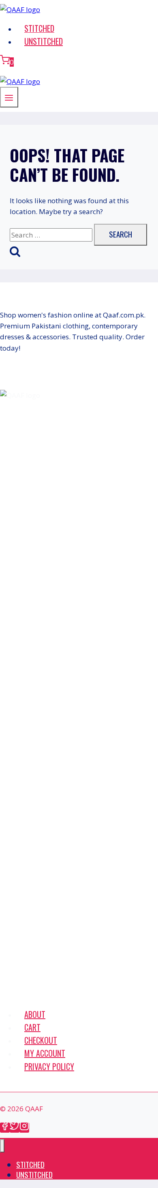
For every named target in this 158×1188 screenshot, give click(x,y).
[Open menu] (9, 97)
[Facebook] (5, 1128)
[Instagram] (24, 1128)
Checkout (40, 1040)
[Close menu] (2, 1145)
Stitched (39, 28)
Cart (32, 1027)
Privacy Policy (49, 1066)
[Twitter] (14, 1128)
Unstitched (43, 41)
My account (44, 1053)
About (34, 1014)
